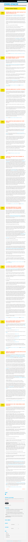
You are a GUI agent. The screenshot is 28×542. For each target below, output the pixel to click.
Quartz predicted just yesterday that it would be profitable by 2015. (16, 464)
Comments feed (8, 535)
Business (13, 53)
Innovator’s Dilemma (22, 129)
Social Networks (19, 53)
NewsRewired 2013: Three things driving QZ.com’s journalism (15, 404)
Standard (7, 53)
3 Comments (23, 400)
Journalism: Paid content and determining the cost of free (15, 157)
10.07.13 (2, 321)
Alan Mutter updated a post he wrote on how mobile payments (13, 64)
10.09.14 (2, 12)
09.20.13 (2, 404)
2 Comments (23, 53)
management (17, 400)
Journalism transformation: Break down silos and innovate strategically (16, 352)
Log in (6, 532)
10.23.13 (2, 207)
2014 (11, 53)
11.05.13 (2, 156)
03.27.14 (2, 89)
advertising (12, 261)
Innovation (14, 117)
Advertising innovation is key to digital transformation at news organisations (13, 208)
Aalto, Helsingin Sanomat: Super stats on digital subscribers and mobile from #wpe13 (15, 321)
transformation (22, 317)
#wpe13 (10, 328)
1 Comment (20, 117)
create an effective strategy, (22, 377)
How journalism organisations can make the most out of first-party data (14, 512)
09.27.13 (2, 352)
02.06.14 (2, 121)
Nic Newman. (7, 368)
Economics (14, 347)
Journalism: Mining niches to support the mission (15, 89)
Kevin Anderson (2, 58)
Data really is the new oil (15, 80)
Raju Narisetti (7, 237)
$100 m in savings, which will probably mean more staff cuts (18, 355)
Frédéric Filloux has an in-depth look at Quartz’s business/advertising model (14, 248)
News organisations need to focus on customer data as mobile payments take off (15, 57)
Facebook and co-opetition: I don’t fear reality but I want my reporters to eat (16, 12)
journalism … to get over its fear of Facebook (15, 15)
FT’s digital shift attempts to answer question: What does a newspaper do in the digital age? (15, 266)
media (22, 261)
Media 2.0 (17, 203)
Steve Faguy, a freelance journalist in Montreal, (15, 215)
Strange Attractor (11, 4)
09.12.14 (2, 57)
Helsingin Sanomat (23, 347)
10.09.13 (2, 266)
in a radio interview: (11, 386)
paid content (22, 203)
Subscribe (7, 503)
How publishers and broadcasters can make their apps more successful (14, 509)
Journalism (16, 53)
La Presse (7, 262)
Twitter (5, 494)
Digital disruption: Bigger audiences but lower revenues (15, 121)
